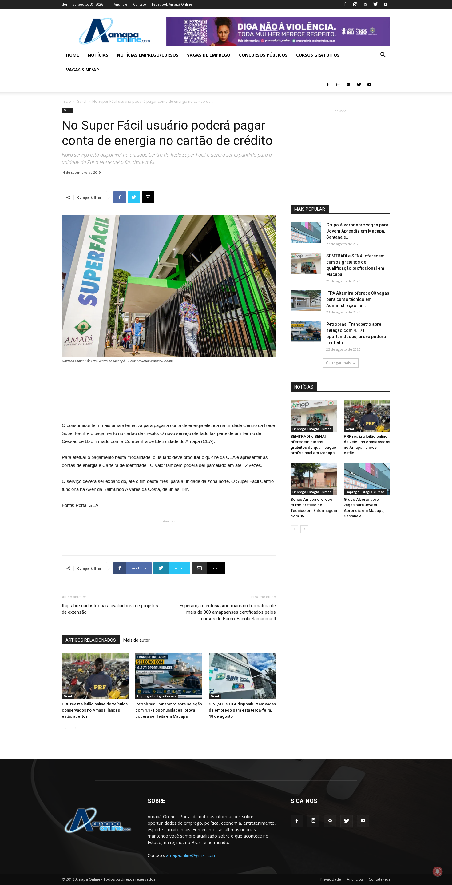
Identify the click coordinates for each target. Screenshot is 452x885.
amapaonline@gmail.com (191, 855)
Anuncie (120, 4)
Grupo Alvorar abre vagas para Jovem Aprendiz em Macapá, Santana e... (357, 231)
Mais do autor (136, 640)
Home (72, 55)
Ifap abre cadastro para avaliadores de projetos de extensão (110, 609)
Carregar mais (338, 362)
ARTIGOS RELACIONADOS (90, 640)
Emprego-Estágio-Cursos (156, 696)
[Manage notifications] (437, 871)
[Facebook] (345, 4)
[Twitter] (375, 4)
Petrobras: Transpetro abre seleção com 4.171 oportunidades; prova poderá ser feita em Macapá (168, 710)
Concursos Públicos (263, 55)
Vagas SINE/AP (82, 70)
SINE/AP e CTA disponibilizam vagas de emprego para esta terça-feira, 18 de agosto (242, 710)
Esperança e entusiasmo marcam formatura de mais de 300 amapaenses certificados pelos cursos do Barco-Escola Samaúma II (228, 612)
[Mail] (365, 4)
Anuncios (355, 879)
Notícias (98, 55)
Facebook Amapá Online (172, 4)
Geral (81, 101)
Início (66, 101)
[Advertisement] (169, 381)
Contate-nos (379, 879)
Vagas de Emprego (208, 55)
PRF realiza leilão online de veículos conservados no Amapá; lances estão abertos (95, 710)
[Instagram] (355, 4)
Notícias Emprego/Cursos (147, 55)
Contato (139, 4)
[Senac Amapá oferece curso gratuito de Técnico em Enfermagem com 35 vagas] (314, 479)
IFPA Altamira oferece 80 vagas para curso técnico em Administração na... (357, 299)
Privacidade (330, 879)
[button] (382, 55)
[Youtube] (385, 4)
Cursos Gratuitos (317, 55)
